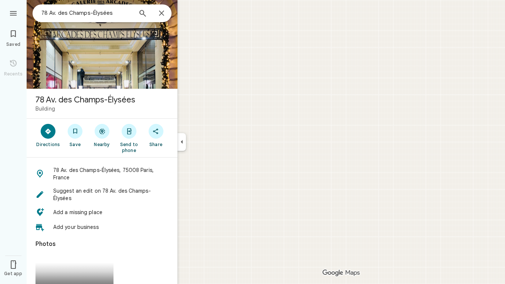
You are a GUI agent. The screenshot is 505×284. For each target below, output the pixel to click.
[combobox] (86, 13)
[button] (102, 173)
